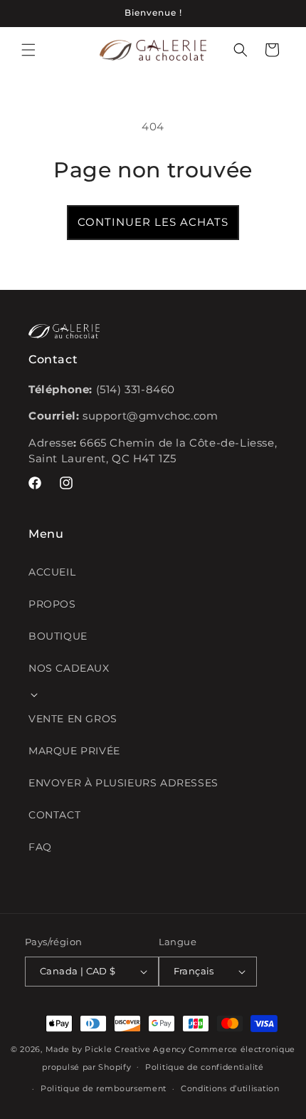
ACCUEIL (51, 572)
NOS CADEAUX (69, 668)
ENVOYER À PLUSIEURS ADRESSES (123, 782)
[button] (28, 50)
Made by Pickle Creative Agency (116, 1049)
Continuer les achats (153, 222)
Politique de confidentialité (204, 1067)
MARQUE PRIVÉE (74, 750)
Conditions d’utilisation (230, 1088)
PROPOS (52, 604)
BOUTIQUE (58, 636)
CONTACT (54, 814)
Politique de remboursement (104, 1088)
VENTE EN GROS (72, 718)
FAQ (40, 846)
